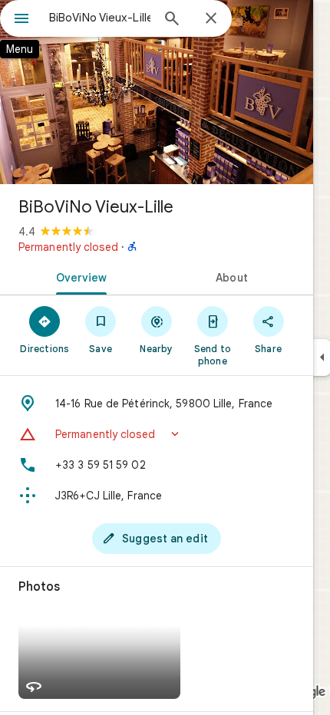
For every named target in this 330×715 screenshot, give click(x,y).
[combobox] (99, 17)
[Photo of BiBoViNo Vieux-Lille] (156, 92)
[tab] (78, 276)
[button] (156, 434)
